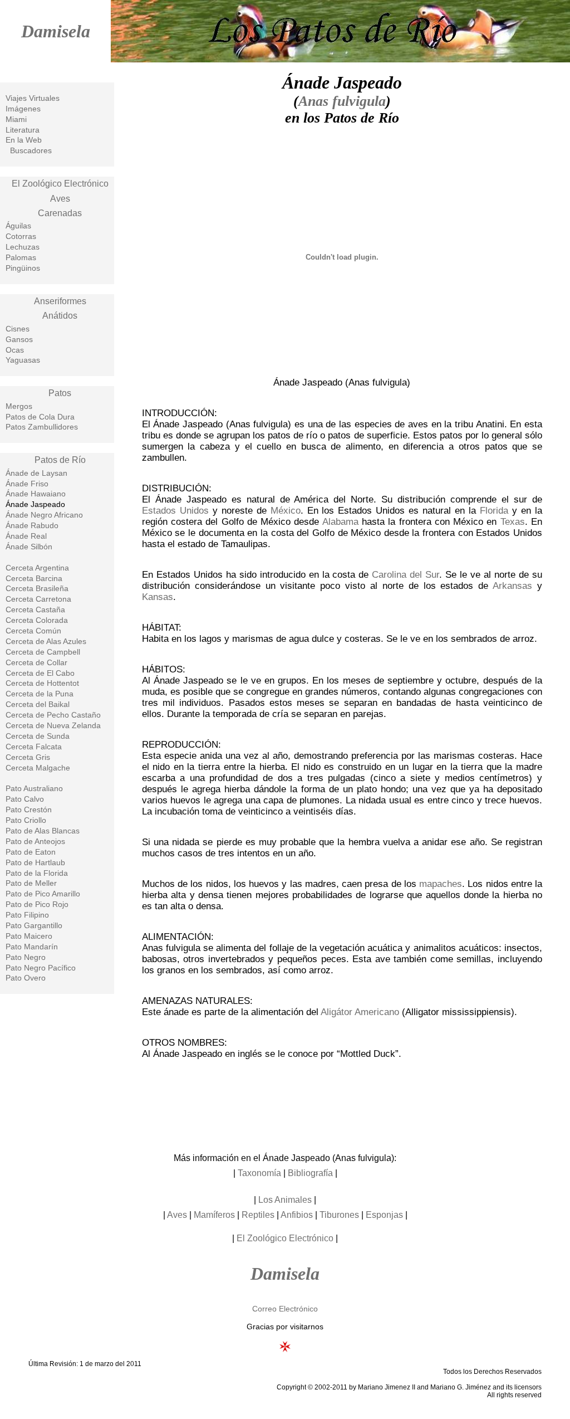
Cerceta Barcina (34, 578)
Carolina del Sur (405, 574)
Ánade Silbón (29, 546)
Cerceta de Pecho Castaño (53, 714)
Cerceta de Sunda (38, 736)
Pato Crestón (29, 809)
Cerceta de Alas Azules (46, 641)
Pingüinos (23, 268)
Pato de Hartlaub (35, 862)
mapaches (440, 884)
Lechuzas (23, 246)
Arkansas (512, 586)
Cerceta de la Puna (39, 693)
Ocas (15, 349)
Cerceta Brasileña (37, 588)
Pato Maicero (29, 936)
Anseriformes (60, 301)
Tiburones (339, 1215)
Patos (59, 393)
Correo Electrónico (285, 1308)
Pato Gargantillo (34, 925)
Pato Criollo (26, 820)
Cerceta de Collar (36, 662)
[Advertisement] (341, 1105)
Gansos (19, 339)
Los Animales (285, 1200)
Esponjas (384, 1215)
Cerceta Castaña (35, 609)
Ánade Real (26, 535)
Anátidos (59, 315)
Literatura (23, 129)
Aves (60, 198)
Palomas (21, 257)
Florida (494, 510)
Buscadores (31, 150)
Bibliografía (310, 1173)
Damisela (55, 31)
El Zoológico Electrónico (60, 183)
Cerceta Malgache (38, 767)
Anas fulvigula (342, 101)
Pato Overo (26, 977)
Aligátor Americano (360, 1012)
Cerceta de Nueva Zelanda (53, 725)
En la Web (24, 139)
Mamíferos (214, 1215)
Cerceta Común (33, 630)
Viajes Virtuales (33, 98)
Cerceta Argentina (37, 567)
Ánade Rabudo (32, 525)
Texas (512, 521)
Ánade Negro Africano (44, 514)
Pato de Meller (31, 883)
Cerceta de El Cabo (40, 673)
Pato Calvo (25, 798)
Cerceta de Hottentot (42, 683)
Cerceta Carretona (38, 598)
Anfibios (297, 1215)
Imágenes (23, 108)
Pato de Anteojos (35, 841)
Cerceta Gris (28, 757)
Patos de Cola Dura (40, 416)
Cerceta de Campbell (43, 651)
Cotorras (21, 236)
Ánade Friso (27, 483)
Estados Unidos (175, 510)
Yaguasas (23, 359)
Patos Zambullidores (42, 426)
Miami (16, 119)
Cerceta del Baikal (38, 704)
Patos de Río (60, 460)
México (286, 510)
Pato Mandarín (32, 946)
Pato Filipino (27, 914)
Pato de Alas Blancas (43, 830)
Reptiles (258, 1215)
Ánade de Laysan (36, 473)
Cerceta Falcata (34, 746)
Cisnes (18, 328)
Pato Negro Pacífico (41, 967)
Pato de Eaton (31, 851)
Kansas (157, 597)
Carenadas (60, 213)
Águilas (18, 225)
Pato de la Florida (37, 873)
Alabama (340, 521)
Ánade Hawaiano (36, 493)
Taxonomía (259, 1173)
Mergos (19, 406)
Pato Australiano (34, 788)
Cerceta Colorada (37, 620)
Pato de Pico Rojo (37, 904)
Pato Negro (26, 957)
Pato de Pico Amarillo (43, 893)
